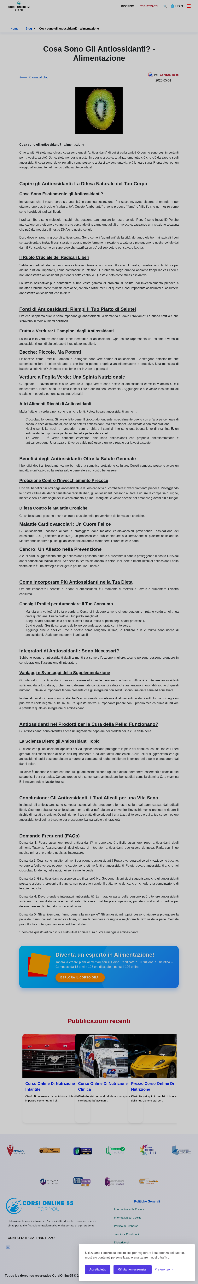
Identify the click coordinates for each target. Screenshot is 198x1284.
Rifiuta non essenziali (132, 1269)
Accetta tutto (97, 1269)
